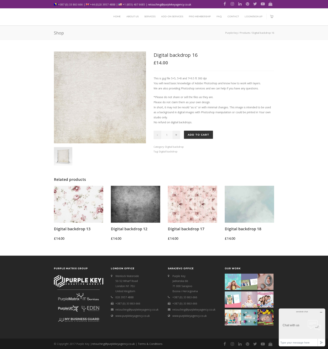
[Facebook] (225, 4)
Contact (233, 16)
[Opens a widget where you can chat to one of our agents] (302, 327)
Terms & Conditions (150, 344)
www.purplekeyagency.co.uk (132, 316)
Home (117, 16)
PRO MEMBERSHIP (200, 16)
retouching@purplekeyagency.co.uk (169, 4)
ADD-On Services (172, 16)
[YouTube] (262, 4)
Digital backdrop (174, 146)
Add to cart (198, 134)
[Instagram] (232, 4)
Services (149, 16)
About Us (132, 16)
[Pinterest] (247, 4)
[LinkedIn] (240, 4)
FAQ (219, 16)
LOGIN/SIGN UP (254, 16)
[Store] (270, 4)
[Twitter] (255, 4)
